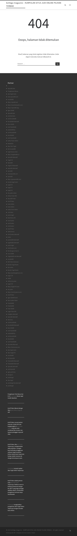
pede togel (11, 215)
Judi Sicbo (10, 212)
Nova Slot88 (11, 124)
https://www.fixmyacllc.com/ (15, 105)
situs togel (10, 380)
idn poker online (12, 193)
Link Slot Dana (11, 116)
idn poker (10, 289)
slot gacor (10, 375)
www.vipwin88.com (13, 97)
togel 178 (10, 275)
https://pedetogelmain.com (15, 273)
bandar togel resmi (13, 182)
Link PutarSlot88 (12, 127)
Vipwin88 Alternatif (13, 344)
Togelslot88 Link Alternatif (14, 256)
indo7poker (11, 220)
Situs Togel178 (11, 353)
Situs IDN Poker (12, 198)
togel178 (10, 185)
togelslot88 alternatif (13, 242)
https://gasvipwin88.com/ (14, 179)
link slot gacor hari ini (13, 251)
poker (9, 237)
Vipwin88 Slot (11, 88)
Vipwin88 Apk (11, 113)
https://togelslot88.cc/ (13, 154)
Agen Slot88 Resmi (13, 298)
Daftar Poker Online (13, 141)
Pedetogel (13, 396)
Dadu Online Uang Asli (16, 410)
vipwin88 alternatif (13, 157)
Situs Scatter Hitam (13, 300)
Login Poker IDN (12, 311)
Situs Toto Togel (12, 146)
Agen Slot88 (11, 110)
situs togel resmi (12, 94)
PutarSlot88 (11, 303)
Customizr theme (30, 532)
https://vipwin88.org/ (13, 108)
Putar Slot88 (11, 308)
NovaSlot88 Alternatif (13, 121)
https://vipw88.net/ (13, 102)
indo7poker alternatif (13, 234)
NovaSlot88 (11, 135)
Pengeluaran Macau (13, 91)
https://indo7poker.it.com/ (15, 292)
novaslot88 (11, 99)
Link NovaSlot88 (12, 119)
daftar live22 (11, 231)
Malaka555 (10, 143)
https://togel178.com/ (13, 286)
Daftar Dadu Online (13, 209)
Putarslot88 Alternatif (13, 361)
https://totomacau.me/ (14, 347)
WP (14, 532)
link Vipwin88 (11, 358)
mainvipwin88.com (13, 174)
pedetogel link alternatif (14, 383)
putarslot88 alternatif (13, 240)
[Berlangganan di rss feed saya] (70, 530)
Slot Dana (10, 320)
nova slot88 (11, 253)
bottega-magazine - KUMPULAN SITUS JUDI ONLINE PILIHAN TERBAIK (31, 530)
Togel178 (10, 160)
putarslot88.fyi (11, 130)
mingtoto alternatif (13, 314)
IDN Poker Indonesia (13, 262)
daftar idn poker (12, 281)
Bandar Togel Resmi (13, 265)
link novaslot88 (12, 149)
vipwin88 (10, 171)
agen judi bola (11, 372)
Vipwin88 (10, 163)
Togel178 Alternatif (13, 165)
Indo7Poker (11, 201)
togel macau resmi (13, 152)
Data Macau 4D (11, 218)
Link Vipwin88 (11, 369)
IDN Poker (20, 444)
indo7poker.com (12, 248)
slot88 (9, 278)
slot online (10, 267)
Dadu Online (11, 204)
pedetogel (11, 377)
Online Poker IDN (12, 196)
